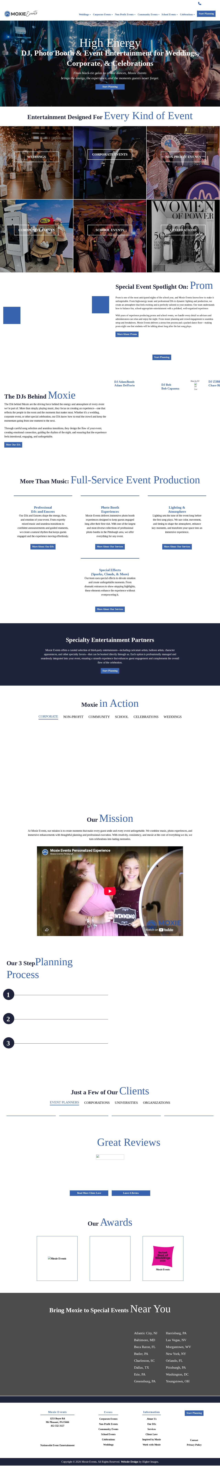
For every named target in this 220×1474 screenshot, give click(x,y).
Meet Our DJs (13, 444)
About (119, 3)
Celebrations (186, 14)
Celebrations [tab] (146, 717)
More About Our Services (110, 546)
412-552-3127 (209, 3)
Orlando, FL (174, 1398)
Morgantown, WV (178, 1384)
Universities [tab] (126, 1102)
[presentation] (118, 397)
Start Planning (206, 13)
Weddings (84, 14)
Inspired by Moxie (171, 3)
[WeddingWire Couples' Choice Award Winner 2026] (57, 1296)
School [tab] (121, 717)
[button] (26, 765)
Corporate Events (102, 14)
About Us (151, 1456)
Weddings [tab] (173, 717)
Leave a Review (131, 1230)
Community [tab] (99, 717)
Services (134, 3)
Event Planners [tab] (64, 1102)
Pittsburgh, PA (176, 1405)
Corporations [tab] (97, 1102)
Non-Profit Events (124, 14)
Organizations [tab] (156, 1102)
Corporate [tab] (48, 716)
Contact (188, 3)
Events (108, 1450)
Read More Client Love (89, 1230)
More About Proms (127, 334)
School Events (169, 14)
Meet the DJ (194, 381)
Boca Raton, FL (145, 1384)
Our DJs (151, 1461)
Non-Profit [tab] (73, 717)
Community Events (147, 14)
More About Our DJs (43, 546)
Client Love (151, 3)
